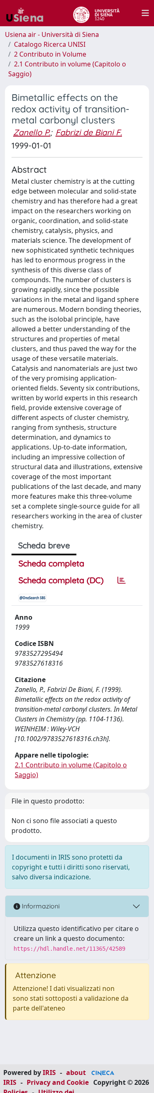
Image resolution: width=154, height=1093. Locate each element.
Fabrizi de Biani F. (88, 132)
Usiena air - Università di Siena (52, 34)
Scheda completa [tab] (51, 563)
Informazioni (40, 906)
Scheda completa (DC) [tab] (60, 580)
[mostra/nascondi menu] (145, 13)
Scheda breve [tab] (44, 545)
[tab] (121, 580)
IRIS (49, 1072)
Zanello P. (31, 132)
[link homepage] (28, 13)
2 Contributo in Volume (50, 54)
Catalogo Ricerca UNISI (49, 44)
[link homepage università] (96, 13)
